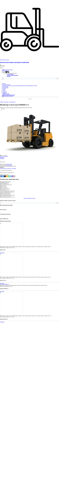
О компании (4, 91)
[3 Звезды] (14, 107)
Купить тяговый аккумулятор (29, 198)
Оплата (3, 89)
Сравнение (2, 158)
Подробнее (2, 252)
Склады (3, 90)
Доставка (4, 88)
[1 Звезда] (6, 107)
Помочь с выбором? (4, 156)
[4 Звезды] (19, 107)
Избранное (2, 157)
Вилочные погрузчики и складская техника (10, 85)
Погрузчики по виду (6, 84)
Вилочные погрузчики (4, 59)
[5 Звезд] (23, 107)
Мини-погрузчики (33, 85)
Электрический (9, 165)
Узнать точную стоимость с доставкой (8, 168)
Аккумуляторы (5, 86)
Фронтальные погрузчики (24, 85)
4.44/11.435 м (9, 164)
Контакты (4, 92)
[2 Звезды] (10, 107)
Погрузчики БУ (5, 87)
